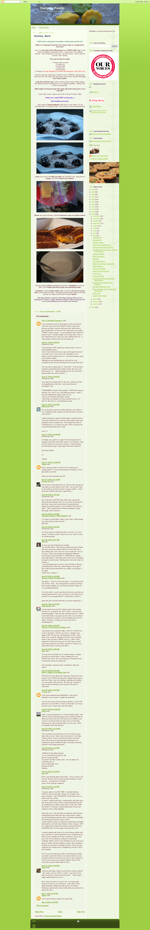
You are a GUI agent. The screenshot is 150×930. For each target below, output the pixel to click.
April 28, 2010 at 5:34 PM (50, 866)
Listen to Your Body (99, 269)
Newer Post (39, 912)
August (95, 226)
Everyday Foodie (52, 8)
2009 (93, 307)
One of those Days (99, 261)
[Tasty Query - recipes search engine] (96, 102)
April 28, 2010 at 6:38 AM (50, 576)
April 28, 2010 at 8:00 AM (50, 626)
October (96, 221)
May (94, 233)
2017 (93, 197)
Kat (43, 542)
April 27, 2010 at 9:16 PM (50, 405)
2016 (93, 199)
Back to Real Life (98, 276)
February (96, 301)
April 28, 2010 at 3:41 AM (50, 495)
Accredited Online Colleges (98, 112)
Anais (44, 867)
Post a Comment (42, 905)
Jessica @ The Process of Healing (54, 627)
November (96, 218)
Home (34, 27)
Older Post (81, 912)
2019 (93, 192)
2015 (93, 202)
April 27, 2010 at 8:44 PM (50, 377)
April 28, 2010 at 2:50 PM (50, 772)
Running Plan (97, 240)
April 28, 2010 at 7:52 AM (50, 604)
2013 (93, 207)
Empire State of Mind (100, 296)
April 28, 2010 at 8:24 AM (50, 671)
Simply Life (46, 481)
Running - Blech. (98, 242)
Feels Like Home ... (99, 256)
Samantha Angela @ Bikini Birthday (55, 516)
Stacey (44, 895)
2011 (93, 211)
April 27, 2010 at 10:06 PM (51, 435)
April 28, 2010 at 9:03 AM (50, 690)
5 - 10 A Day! (97, 273)
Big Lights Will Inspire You (101, 287)
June (95, 231)
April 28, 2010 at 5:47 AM (50, 540)
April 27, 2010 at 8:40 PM (50, 342)
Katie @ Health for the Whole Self (54, 672)
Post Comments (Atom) (53, 916)
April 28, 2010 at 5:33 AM (50, 527)
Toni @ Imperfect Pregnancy (52, 321)
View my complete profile (99, 159)
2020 (93, 189)
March (95, 299)
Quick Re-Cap (97, 237)
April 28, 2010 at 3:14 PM (50, 787)
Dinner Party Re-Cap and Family (103, 264)
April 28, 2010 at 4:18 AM (50, 514)
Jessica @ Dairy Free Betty (51, 578)
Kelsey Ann (46, 406)
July (94, 228)
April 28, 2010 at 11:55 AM (51, 729)
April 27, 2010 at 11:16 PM (51, 480)
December (96, 216)
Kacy (43, 651)
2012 (93, 209)
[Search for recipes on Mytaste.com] (95, 106)
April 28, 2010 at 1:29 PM (50, 748)
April (95, 235)
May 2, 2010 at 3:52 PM (50, 902)
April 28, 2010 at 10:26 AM (51, 709)
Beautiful (96, 259)
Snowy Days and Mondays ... (102, 245)
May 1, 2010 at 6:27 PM (50, 894)
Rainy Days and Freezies (101, 271)
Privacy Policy (44, 27)
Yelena (44, 464)
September (97, 223)
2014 (93, 204)
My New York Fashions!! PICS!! (103, 247)
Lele (43, 773)
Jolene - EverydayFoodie (100, 156)
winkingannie (46, 606)
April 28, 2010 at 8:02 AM (50, 649)
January (96, 304)
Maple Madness (98, 266)
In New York (97, 293)
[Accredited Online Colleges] (98, 110)
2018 (93, 194)
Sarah (44, 711)
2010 (93, 214)
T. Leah (44, 692)
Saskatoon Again (98, 254)
